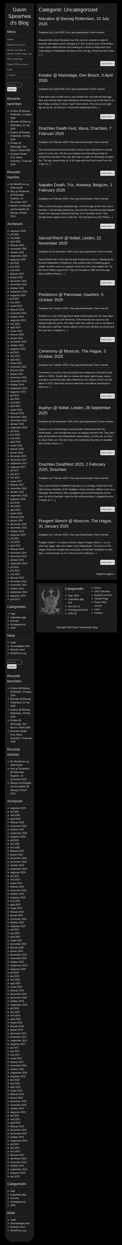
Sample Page (101, 598)
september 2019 (18, 388)
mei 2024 (15, 302)
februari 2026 (17, 245)
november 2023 (18, 313)
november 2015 (18, 527)
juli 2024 (14, 298)
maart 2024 (16, 306)
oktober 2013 (17, 588)
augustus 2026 (18, 231)
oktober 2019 (17, 384)
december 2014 (18, 552)
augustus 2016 (18, 499)
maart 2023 (16, 331)
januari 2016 (16, 520)
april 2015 (15, 545)
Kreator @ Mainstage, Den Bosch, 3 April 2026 (20, 146)
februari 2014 (17, 577)
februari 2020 (17, 370)
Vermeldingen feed (20, 646)
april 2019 (15, 406)
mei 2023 (15, 323)
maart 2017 (16, 481)
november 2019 (18, 381)
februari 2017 (17, 484)
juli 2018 (14, 431)
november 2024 (18, 284)
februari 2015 (17, 549)
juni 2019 (15, 399)
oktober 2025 (17, 252)
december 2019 (18, 377)
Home (10, 39)
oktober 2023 (17, 316)
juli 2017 (14, 470)
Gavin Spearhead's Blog (19, 16)
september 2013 (18, 592)
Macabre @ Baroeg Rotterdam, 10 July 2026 (20, 125)
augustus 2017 (18, 467)
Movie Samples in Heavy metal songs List (19, 52)
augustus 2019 (18, 391)
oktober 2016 (17, 491)
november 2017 (18, 459)
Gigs (12, 613)
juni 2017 (15, 474)
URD (13, 628)
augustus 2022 (18, 348)
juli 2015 (14, 538)
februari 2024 (17, 309)
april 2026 (15, 241)
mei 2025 (15, 270)
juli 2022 (14, 352)
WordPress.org (18, 653)
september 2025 (18, 255)
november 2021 (18, 366)
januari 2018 (16, 452)
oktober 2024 (17, 288)
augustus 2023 (18, 320)
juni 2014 (15, 570)
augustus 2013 (18, 595)
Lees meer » (108, 64)
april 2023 (15, 327)
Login (13, 642)
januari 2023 (16, 338)
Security (14, 620)
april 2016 (15, 509)
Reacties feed (17, 649)
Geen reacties (97, 32)
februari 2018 (17, 449)
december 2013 (18, 581)
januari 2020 (16, 374)
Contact (11, 75)
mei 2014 (15, 574)
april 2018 (15, 441)
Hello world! (16, 187)
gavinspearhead (79, 32)
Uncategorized (17, 624)
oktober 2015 (17, 531)
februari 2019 (17, 413)
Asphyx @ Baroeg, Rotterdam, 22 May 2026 (20, 136)
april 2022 (15, 359)
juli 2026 (14, 234)
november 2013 (18, 584)
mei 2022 (15, 356)
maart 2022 (16, 363)
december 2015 (18, 524)
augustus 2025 (18, 259)
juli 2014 (14, 567)
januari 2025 (16, 277)
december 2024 (18, 281)
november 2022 (18, 341)
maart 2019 (16, 409)
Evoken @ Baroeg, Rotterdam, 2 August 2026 (21, 114)
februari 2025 (17, 273)
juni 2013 (15, 599)
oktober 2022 (17, 345)
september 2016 (18, 495)
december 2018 (18, 416)
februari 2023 (17, 334)
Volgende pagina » (105, 574)
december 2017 (18, 456)
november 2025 (18, 248)
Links (10, 69)
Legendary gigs (18, 617)
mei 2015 (15, 542)
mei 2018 (15, 438)
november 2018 (18, 420)
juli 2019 (14, 395)
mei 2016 (15, 506)
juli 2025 (14, 263)
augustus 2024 (18, 295)
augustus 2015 (18, 534)
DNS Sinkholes (15, 59)
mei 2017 (15, 477)
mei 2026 (15, 238)
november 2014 (18, 556)
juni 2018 (15, 434)
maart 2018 (16, 445)
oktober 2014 (17, 560)
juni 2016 (15, 502)
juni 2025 (15, 266)
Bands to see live (16, 44)
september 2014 (18, 563)
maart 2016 (16, 513)
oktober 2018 (17, 424)
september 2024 (18, 291)
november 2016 (18, 488)
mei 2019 (15, 402)
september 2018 (18, 427)
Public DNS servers (17, 64)
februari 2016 (17, 517)
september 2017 (18, 463)
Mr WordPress (18, 184)
